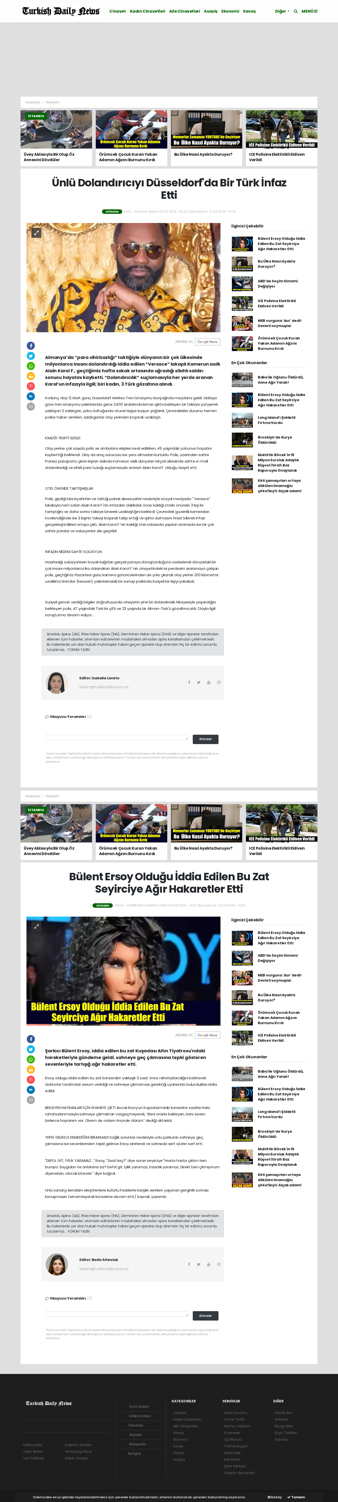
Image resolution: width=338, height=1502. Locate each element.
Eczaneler (232, 1432)
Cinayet (117, 11)
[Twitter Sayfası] (33, 1426)
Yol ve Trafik (234, 1419)
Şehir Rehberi (235, 1466)
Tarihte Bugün (236, 1446)
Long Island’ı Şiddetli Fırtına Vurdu (276, 420)
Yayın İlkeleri (33, 1451)
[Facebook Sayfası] (25, 1426)
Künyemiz (137, 1444)
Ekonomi (230, 11)
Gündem (52, 102)
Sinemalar (232, 1452)
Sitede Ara (283, 1412)
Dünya (178, 1452)
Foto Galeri (138, 1406)
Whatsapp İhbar (78, 1451)
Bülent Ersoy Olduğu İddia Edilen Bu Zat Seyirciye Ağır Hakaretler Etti (281, 243)
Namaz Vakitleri (237, 1426)
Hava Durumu (235, 1412)
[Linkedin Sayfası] (59, 1426)
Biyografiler (284, 1426)
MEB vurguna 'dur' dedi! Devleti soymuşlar (280, 323)
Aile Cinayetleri (184, 11)
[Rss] (68, 1426)
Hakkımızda (32, 1444)
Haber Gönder (76, 1458)
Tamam (297, 1497)
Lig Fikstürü (233, 1439)
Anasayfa (33, 102)
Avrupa (179, 1459)
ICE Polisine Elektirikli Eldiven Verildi (277, 303)
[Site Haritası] (77, 1426)
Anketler (281, 1419)
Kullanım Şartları (78, 1444)
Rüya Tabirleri (286, 1432)
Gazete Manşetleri (239, 1472)
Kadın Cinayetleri (147, 11)
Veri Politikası (33, 1458)
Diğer (281, 11)
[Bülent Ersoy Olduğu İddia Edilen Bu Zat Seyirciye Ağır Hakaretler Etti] (123, 971)
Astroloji (281, 1439)
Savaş (249, 11)
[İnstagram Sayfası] (42, 1426)
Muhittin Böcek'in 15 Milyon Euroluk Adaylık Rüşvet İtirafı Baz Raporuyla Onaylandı (278, 462)
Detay (276, 1497)
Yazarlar (135, 1425)
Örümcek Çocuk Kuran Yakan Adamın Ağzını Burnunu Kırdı (279, 343)
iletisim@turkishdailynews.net (103, 687)
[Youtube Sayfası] (51, 1426)
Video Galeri (139, 1416)
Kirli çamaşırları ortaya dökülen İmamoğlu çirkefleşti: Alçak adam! (280, 485)
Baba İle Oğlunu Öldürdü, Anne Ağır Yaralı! (281, 380)
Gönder (205, 739)
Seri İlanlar (232, 1459)
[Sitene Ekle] (86, 1426)
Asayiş (210, 11)
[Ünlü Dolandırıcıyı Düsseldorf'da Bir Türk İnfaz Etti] (123, 277)
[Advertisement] (169, 59)
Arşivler (135, 1434)
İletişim (134, 1453)
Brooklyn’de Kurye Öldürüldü (275, 440)
